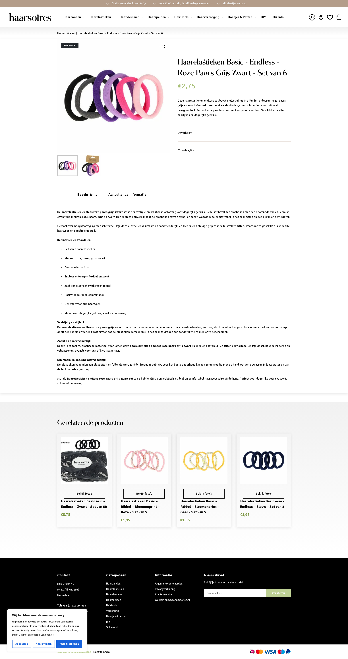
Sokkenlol (278, 17)
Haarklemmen (129, 17)
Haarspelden (157, 17)
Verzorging (112, 610)
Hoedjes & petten (116, 616)
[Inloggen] (321, 17)
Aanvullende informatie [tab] (127, 194)
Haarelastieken (100, 17)
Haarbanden (72, 17)
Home (61, 33)
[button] (84, 479)
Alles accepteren (69, 643)
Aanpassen (21, 643)
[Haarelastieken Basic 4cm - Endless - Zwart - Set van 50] (84, 460)
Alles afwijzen (44, 643)
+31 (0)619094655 (74, 605)
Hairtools (111, 605)
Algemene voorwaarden (169, 583)
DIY (263, 17)
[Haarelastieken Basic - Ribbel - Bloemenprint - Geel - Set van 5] (203, 460)
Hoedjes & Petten (240, 17)
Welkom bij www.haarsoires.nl (172, 600)
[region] (47, 630)
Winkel (71, 33)
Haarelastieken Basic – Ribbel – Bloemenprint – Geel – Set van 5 (199, 506)
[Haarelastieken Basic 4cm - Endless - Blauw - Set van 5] (263, 460)
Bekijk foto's (84, 493)
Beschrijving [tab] (87, 194)
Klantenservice (164, 594)
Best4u (97, 651)
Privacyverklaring (165, 589)
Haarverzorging (208, 17)
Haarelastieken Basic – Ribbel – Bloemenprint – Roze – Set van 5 (140, 506)
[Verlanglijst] (330, 17)
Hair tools (181, 17)
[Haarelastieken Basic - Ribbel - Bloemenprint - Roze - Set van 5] (144, 460)
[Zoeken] (312, 17)
